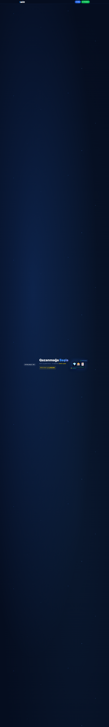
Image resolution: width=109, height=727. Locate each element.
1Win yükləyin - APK (30, 364)
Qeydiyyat (86, 1)
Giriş (78, 1)
